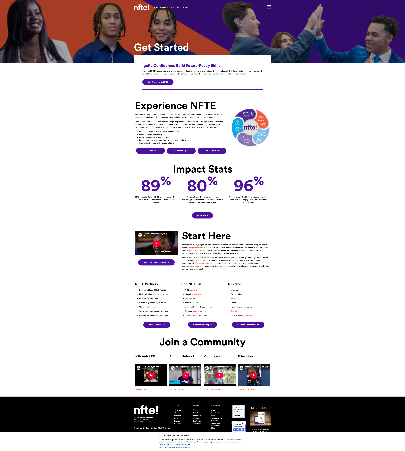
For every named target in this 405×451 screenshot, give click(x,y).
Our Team (197, 421)
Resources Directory (215, 424)
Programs (178, 421)
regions (193, 290)
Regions (177, 424)
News (155, 7)
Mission (177, 418)
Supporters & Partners (216, 419)
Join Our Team (141, 389)
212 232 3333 (138, 422)
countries (196, 294)
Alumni (195, 410)
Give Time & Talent (212, 389)
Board (195, 413)
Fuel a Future (216, 406)
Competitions (247, 315)
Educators (197, 415)
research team (192, 250)
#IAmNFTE (197, 406)
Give (172, 7)
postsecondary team (195, 266)
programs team (196, 248)
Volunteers (197, 424)
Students (196, 418)
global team (204, 263)
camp (195, 311)
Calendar (164, 7)
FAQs (213, 415)
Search (186, 7)
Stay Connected (176, 389)
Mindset (177, 415)
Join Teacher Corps (246, 389)
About (176, 406)
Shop (179, 7)
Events (234, 311)
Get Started (216, 413)
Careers (177, 413)
